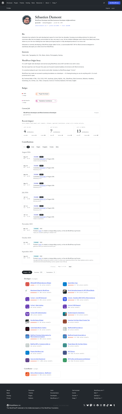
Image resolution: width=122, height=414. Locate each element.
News (8, 393)
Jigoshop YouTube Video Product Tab (79, 320)
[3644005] (43, 185)
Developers (53, 395)
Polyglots (45, 147)
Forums (51, 147)
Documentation (54, 393)
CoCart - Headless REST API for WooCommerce (81, 298)
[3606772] (43, 199)
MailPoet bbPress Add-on (75, 327)
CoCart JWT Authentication (38, 312)
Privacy (9, 398)
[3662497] (43, 159)
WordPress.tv (54, 398)
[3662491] (42, 168)
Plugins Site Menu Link (36, 351)
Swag (74, 398)
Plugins (38, 147)
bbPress (97, 395)
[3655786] (43, 176)
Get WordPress (114, 3)
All (28, 147)
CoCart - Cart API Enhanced (38, 298)
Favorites (38, 272)
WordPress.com (99, 390)
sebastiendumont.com (41, 25)
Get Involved (75, 390)
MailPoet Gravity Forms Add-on (77, 335)
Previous (53, 266)
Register (108, 8)
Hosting (9, 395)
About (8, 390)
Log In (113, 8)
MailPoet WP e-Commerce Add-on (40, 344)
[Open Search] (104, 3)
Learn (51, 390)
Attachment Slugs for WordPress (39, 290)
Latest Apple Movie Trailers (38, 327)
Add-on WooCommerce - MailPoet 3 (40, 373)
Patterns (30, 398)
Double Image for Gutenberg (76, 312)
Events (74, 393)
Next (70, 266)
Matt (96, 393)
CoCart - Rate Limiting (36, 305)
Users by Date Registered (37, 359)
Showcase (31, 390)
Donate (75, 395)
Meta (57, 147)
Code (32, 147)
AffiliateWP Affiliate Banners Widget (40, 283)
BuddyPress (98, 398)
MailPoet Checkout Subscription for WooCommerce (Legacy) (40, 335)
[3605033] (42, 217)
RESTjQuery (71, 351)
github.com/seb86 (54, 25)
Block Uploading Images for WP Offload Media (81, 290)
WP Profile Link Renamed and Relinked (79, 359)
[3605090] (43, 208)
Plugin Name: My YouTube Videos (77, 344)
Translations (50, 272)
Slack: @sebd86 (66, 25)
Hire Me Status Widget (36, 320)
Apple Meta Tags (73, 283)
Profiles (9, 8)
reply (40, 230)
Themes (30, 393)
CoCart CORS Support (74, 305)
